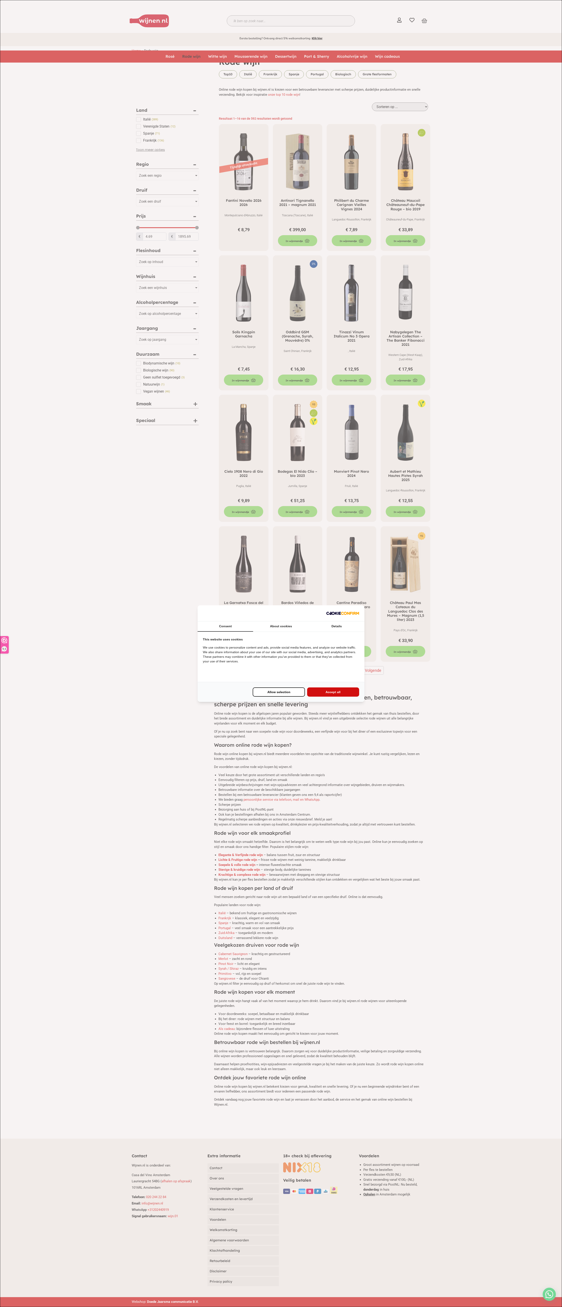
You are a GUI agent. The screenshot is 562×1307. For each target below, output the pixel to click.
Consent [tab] (225, 626)
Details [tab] (336, 626)
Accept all (333, 692)
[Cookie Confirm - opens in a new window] (342, 613)
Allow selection (278, 692)
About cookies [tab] (281, 626)
